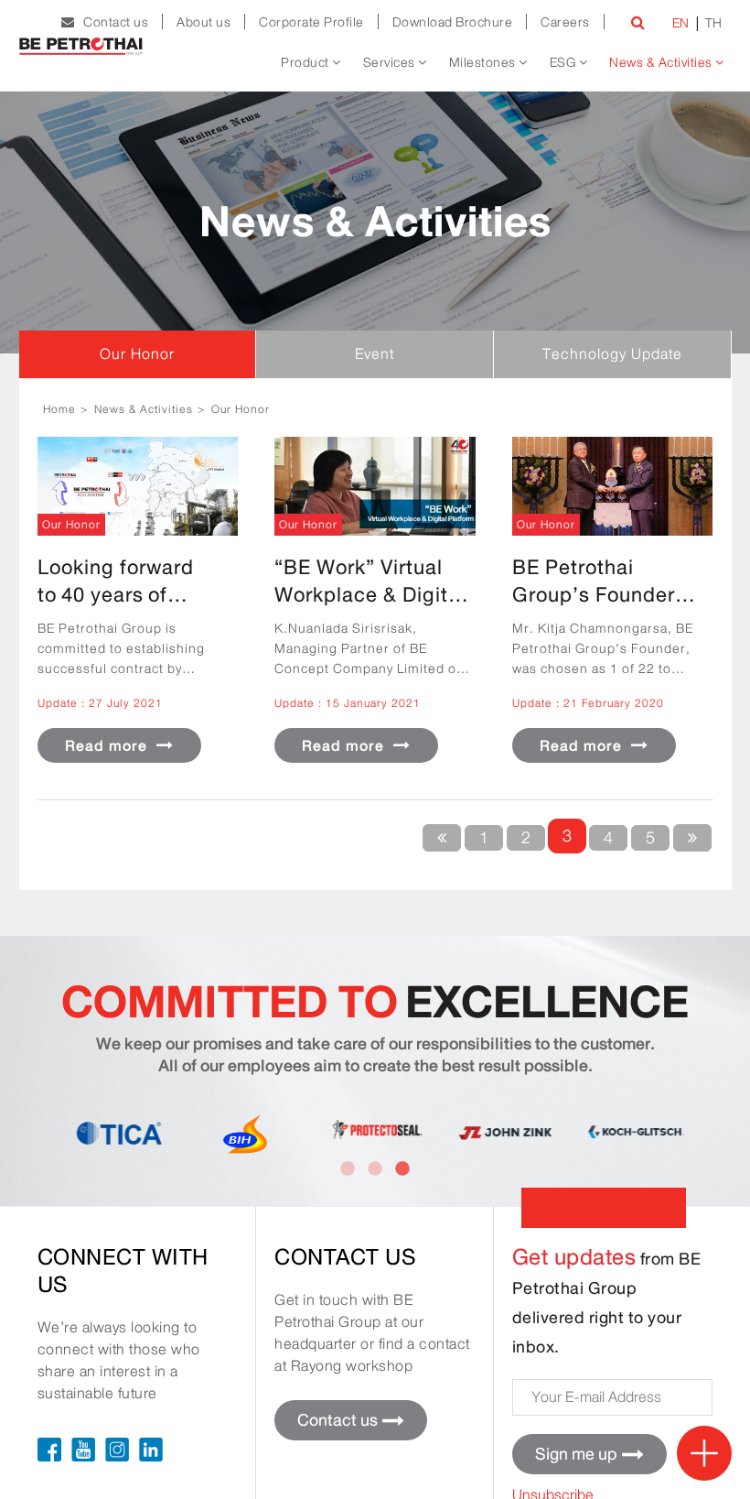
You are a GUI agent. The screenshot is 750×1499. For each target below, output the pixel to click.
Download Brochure (452, 22)
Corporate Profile (311, 22)
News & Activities (662, 62)
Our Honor (240, 409)
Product (306, 62)
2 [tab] (375, 1169)
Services (391, 62)
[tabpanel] (634, 1132)
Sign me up (576, 1454)
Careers (565, 22)
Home (59, 409)
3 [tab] (402, 1169)
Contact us (111, 22)
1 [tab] (347, 1169)
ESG (564, 62)
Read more (108, 745)
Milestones (484, 62)
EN (681, 23)
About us (203, 22)
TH (714, 23)
